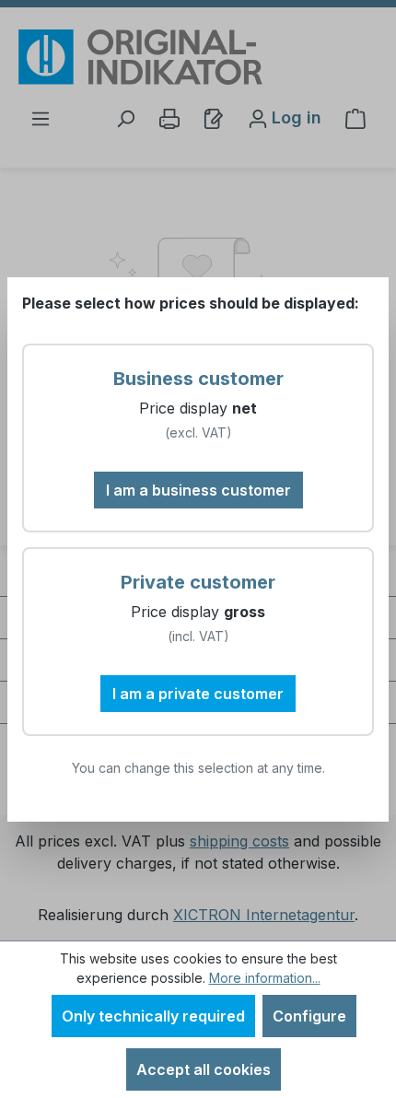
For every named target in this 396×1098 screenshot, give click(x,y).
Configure (309, 1016)
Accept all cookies (203, 1069)
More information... (264, 978)
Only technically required (153, 1016)
